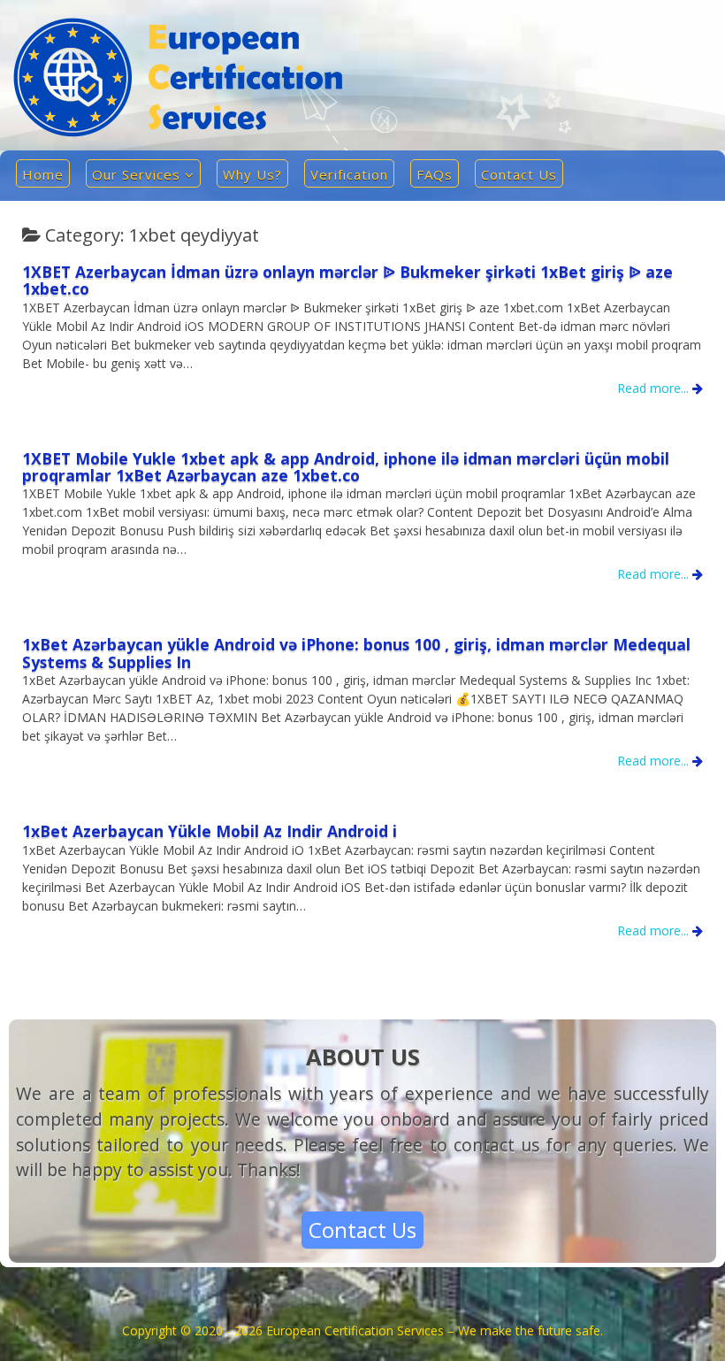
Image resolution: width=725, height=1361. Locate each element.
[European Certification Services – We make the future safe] (178, 132)
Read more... (654, 388)
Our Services (136, 174)
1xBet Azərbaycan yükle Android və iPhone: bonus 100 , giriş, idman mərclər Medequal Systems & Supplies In (356, 653)
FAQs (434, 174)
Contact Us (519, 174)
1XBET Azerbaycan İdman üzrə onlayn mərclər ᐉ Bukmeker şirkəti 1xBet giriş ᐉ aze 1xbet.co (347, 280)
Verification (349, 174)
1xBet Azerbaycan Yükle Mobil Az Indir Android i (209, 831)
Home (43, 174)
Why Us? (252, 174)
